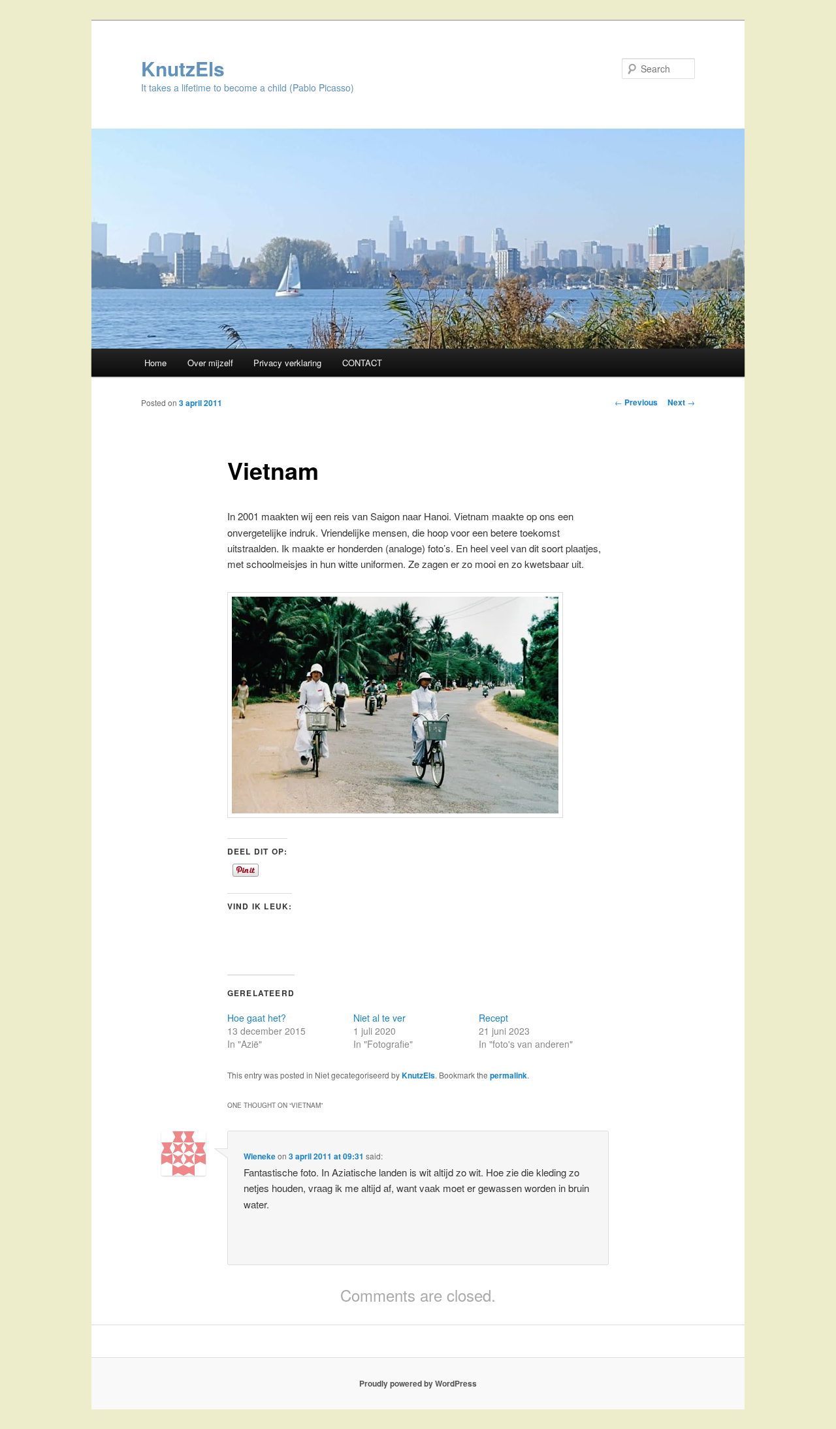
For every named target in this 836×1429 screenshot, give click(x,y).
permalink (508, 1075)
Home (155, 362)
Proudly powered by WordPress (418, 1383)
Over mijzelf (210, 362)
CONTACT (362, 362)
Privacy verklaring (287, 362)
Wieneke (260, 1156)
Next (681, 402)
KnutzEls (183, 68)
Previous (636, 402)
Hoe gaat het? (256, 1017)
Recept (493, 1017)
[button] (395, 705)
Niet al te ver (379, 1017)
